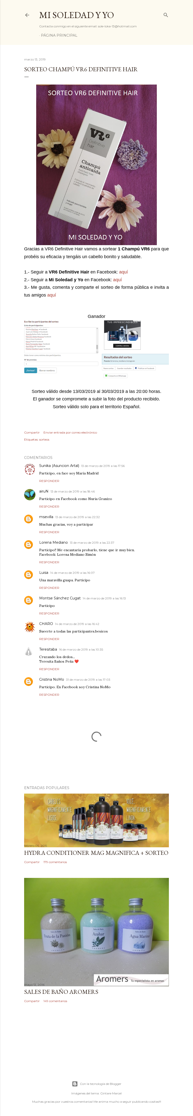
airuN (44, 491)
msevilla (46, 517)
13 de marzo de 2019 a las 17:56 (103, 466)
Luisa (43, 572)
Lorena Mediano (53, 542)
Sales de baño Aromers (61, 992)
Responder (49, 481)
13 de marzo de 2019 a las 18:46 (73, 491)
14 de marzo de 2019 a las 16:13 (104, 598)
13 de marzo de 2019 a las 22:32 (77, 517)
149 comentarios (55, 1001)
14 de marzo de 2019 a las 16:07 (72, 573)
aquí (123, 271)
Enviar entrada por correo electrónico (70, 432)
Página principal (59, 35)
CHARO (46, 623)
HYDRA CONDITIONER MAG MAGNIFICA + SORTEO (96, 853)
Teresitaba (48, 649)
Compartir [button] (32, 432)
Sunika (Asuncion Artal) (59, 465)
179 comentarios (55, 862)
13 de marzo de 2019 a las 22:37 (92, 542)
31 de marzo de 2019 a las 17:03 (88, 679)
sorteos (44, 439)
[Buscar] (166, 14)
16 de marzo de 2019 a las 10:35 (81, 649)
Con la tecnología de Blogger (100, 1084)
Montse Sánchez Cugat (60, 598)
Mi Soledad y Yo (76, 15)
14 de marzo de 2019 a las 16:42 (77, 624)
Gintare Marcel (111, 1093)
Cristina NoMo (51, 679)
